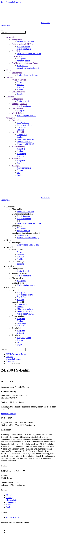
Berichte (20, 87)
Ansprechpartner (24, 168)
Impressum (11, 502)
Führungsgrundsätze (25, 139)
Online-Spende (23, 101)
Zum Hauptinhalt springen (12, 2)
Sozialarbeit (16, 158)
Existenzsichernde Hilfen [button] (22, 214)
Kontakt (9, 495)
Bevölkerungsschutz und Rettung (26, 63)
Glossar (20, 170)
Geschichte (16, 120)
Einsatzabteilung (18, 146)
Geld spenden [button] (17, 268)
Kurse (8, 70)
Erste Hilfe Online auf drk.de (29, 53)
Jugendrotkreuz (23, 61)
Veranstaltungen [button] (18, 261)
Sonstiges (16, 165)
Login (19, 175)
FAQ (19, 172)
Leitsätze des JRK (24, 142)
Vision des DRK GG (26, 144)
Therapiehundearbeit (25, 42)
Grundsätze (22, 134)
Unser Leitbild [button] (18, 302)
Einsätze (20, 84)
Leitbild (20, 137)
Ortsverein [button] (10, 288)
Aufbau (20, 151)
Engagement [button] (17, 226)
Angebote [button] (10, 207)
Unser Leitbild (18, 132)
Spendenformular (8, 414)
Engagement (17, 56)
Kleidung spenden (19, 103)
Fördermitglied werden (26, 115)
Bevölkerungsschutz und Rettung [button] (26, 233)
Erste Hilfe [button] (16, 221)
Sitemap (9, 497)
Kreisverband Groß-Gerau (28, 75)
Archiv (20, 89)
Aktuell (9, 77)
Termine (20, 94)
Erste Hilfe (16, 51)
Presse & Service (19, 80)
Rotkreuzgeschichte (25, 125)
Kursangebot (17, 73)
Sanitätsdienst (22, 65)
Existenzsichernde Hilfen (22, 44)
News (19, 82)
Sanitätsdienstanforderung (28, 68)
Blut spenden (17, 108)
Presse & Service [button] (19, 249)
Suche (9, 505)
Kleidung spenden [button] (19, 273)
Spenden (10, 96)
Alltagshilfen (17, 39)
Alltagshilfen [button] (17, 209)
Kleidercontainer (24, 49)
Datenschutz (11, 500)
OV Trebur (21, 127)
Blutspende (21, 58)
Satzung (20, 130)
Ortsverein (10, 118)
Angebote (10, 37)
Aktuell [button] (9, 247)
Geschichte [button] (16, 290)
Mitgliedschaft (18, 113)
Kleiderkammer (23, 46)
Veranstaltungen (18, 92)
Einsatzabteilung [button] (18, 316)
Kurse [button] (8, 240)
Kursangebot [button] (17, 242)
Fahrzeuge (21, 153)
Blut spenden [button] (17, 278)
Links (8, 507)
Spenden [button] (10, 266)
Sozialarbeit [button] (16, 328)
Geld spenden (17, 99)
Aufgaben (21, 149)
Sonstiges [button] (16, 335)
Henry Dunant (23, 123)
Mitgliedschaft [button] (18, 283)
